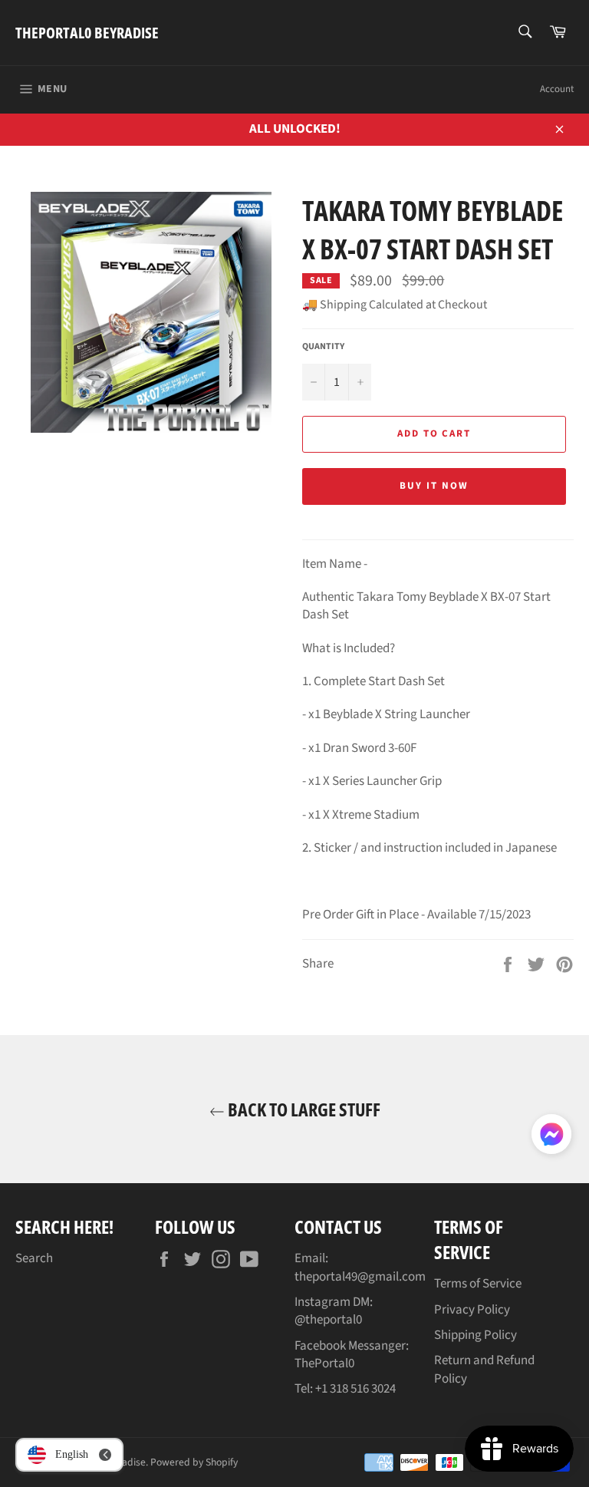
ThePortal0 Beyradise (87, 32)
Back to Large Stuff (302, 1109)
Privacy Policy (472, 1310)
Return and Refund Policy (484, 1369)
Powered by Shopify (194, 1462)
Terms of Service (478, 1283)
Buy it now (434, 486)
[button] (551, 1137)
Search (34, 1258)
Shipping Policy (475, 1335)
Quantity (323, 347)
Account (557, 89)
